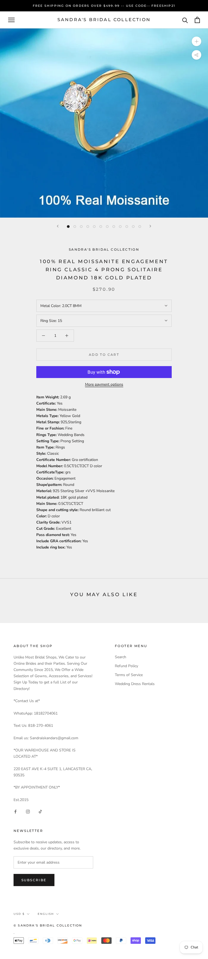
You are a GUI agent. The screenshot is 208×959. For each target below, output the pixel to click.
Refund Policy (126, 666)
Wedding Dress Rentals (135, 683)
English (46, 914)
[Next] (150, 226)
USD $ (19, 914)
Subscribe (34, 880)
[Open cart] (197, 20)
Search (120, 657)
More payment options (104, 384)
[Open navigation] (11, 20)
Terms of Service (129, 674)
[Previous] (57, 226)
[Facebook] (15, 811)
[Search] (185, 20)
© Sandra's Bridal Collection (48, 925)
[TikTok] (40, 811)
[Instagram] (28, 811)
